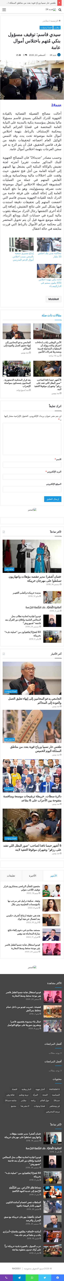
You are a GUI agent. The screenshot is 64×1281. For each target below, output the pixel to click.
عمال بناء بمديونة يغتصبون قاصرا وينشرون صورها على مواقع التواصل (24, 1023)
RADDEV (16, 1268)
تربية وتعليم (23, 1095)
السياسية (56, 1095)
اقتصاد (14, 1089)
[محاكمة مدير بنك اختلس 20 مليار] (49, 245)
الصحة (45, 1095)
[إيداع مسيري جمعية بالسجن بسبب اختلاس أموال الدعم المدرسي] (21, 245)
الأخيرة (32, 875)
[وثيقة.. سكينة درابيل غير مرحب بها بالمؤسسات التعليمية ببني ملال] (52, 905)
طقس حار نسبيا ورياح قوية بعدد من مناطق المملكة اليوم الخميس (35, 749)
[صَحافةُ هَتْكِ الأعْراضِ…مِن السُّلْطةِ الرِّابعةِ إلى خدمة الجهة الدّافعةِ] (52, 1192)
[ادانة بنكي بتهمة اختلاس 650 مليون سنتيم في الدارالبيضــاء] (49, 271)
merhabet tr (54, 1089)
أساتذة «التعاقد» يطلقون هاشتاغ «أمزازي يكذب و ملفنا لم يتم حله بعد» (22, 1233)
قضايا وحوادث (46, 27)
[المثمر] (32, 509)
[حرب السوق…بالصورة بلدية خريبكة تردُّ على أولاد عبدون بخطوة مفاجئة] (52, 1250)
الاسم (58, 459)
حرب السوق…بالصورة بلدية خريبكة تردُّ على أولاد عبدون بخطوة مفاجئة (23, 1247)
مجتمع (13, 1106)
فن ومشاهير (55, 1106)
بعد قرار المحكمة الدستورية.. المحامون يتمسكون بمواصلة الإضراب (17, 383)
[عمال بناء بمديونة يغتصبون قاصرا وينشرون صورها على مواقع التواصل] (52, 1026)
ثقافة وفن (10, 1095)
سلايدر (46, 20)
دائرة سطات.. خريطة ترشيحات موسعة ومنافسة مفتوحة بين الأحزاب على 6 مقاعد (32, 798)
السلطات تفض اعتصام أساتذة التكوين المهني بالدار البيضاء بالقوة (23, 1204)
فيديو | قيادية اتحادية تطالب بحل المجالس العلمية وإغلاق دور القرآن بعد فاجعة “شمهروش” (23, 620)
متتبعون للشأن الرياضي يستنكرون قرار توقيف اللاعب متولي (22, 888)
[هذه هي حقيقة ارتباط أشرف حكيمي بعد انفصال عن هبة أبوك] (52, 920)
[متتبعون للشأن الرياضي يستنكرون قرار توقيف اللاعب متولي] (52, 891)
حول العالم (44, 1100)
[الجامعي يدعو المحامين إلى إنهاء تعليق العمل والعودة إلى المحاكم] (17, 331)
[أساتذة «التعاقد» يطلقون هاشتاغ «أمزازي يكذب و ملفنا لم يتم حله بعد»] (52, 1236)
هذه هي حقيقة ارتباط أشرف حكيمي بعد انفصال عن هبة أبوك (23, 917)
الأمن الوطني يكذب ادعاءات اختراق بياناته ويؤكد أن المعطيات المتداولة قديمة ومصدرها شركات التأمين (48, 347)
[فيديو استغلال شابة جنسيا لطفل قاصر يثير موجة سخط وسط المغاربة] (52, 949)
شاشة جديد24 (10, 1100)
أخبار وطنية (26, 1089)
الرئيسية (54, 20)
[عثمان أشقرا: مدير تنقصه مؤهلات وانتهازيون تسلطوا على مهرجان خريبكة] (52, 1138)
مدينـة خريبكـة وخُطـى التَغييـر (27, 592)
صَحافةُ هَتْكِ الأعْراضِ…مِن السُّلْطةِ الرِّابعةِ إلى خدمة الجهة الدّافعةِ (25, 1189)
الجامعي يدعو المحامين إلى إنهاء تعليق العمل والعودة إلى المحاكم (17, 345)
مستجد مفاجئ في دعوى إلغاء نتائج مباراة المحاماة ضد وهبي (24, 931)
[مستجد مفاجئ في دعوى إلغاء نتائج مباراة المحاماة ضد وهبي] (52, 934)
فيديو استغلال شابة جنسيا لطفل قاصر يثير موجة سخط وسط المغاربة (22, 946)
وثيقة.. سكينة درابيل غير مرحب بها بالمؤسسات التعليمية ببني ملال (24, 902)
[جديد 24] (51, 9)
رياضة (33, 1100)
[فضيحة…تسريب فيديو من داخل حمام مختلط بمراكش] (52, 1011)
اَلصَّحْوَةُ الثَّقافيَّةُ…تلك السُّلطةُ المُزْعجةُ (43, 607)
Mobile (52, 299)
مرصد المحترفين (53, 1111)
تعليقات (11, 875)
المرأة (35, 1095)
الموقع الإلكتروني (53, 484)
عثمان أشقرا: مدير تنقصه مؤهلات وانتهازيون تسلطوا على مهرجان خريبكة (35, 578)
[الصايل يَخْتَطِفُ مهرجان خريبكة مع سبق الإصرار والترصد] (52, 1221)
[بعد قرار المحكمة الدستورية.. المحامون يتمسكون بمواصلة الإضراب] (17, 369)
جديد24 (57, 1100)
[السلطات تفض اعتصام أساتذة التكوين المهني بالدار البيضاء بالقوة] (52, 1207)
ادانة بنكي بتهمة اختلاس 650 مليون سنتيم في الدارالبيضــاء (50, 282)
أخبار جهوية (40, 1089)
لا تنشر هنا (25, 1106)
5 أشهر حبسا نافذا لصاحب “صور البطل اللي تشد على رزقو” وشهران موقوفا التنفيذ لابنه (47, 384)
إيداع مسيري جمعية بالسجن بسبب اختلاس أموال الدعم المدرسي (23, 256)
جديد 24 (53, 55)
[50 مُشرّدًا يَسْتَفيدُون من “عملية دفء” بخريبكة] (52, 636)
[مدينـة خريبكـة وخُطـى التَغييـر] (52, 597)
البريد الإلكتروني (53, 471)
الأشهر (53, 875)
